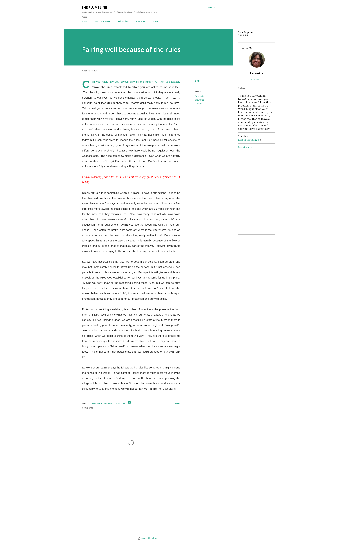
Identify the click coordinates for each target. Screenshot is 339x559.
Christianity (199, 96)
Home (84, 21)
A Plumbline (123, 21)
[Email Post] (129, 403)
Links (155, 21)
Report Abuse (245, 147)
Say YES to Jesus (102, 21)
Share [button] (197, 81)
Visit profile (257, 79)
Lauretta (257, 73)
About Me (140, 21)
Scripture (198, 103)
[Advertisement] (127, 496)
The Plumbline (94, 7)
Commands (199, 100)
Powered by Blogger (149, 538)
